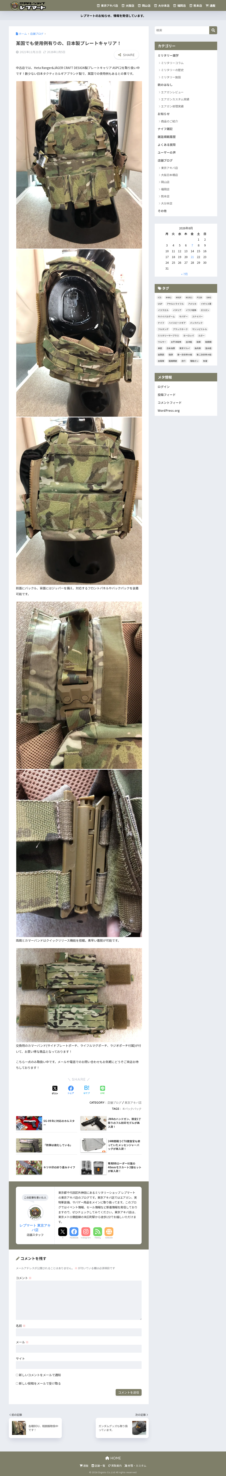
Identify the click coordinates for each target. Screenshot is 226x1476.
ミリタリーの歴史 (172, 70)
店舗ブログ (114, 1102)
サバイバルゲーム (166, 316)
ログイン (164, 387)
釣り (184, 360)
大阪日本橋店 (169, 175)
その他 (162, 211)
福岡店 (181, 5)
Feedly (98, 1237)
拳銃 (160, 348)
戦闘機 (208, 341)
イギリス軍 (206, 303)
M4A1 (168, 297)
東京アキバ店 (109, 5)
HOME (115, 1458)
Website (109, 1237)
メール (22, 1342)
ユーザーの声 (167, 152)
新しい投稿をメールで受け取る (40, 1383)
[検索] (213, 30)
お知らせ (164, 114)
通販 (212, 5)
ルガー (201, 335)
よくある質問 (167, 145)
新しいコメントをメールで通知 (40, 1375)
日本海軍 (170, 348)
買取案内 (116, 1465)
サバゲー (183, 316)
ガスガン (205, 310)
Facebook (74, 1237)
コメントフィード (170, 402)
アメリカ (192, 303)
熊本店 (197, 5)
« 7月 (184, 274)
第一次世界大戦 (184, 354)
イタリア (177, 310)
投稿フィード (167, 395)
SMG (208, 297)
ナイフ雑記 (165, 129)
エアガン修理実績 (172, 106)
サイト (20, 1358)
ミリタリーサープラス (168, 335)
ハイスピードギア (177, 322)
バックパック (133, 1108)
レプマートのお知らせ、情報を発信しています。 (113, 15)
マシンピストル (199, 329)
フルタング (163, 329)
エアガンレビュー (172, 92)
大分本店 (163, 5)
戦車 (199, 341)
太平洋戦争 (176, 341)
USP (160, 303)
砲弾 (171, 354)
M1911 (189, 297)
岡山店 (145, 5)
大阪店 (129, 5)
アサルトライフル (175, 303)
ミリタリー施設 (171, 77)
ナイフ (161, 322)
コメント (24, 1278)
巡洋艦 (189, 341)
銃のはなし (165, 85)
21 (192, 257)
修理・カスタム (136, 1465)
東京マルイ (184, 348)
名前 (21, 1325)
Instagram (86, 1237)
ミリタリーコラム (172, 63)
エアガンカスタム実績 (175, 99)
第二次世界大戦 (204, 354)
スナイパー (197, 316)
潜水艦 (208, 348)
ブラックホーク (180, 329)
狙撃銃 (161, 354)
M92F (178, 297)
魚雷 (205, 360)
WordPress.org (169, 410)
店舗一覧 (99, 1465)
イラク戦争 (191, 310)
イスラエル (163, 310)
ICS (159, 297)
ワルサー (162, 341)
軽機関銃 (173, 360)
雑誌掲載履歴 (167, 137)
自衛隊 (161, 360)
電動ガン (194, 360)
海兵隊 (197, 348)
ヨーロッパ (188, 335)
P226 (199, 297)
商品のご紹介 (169, 121)
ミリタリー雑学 (168, 55)
